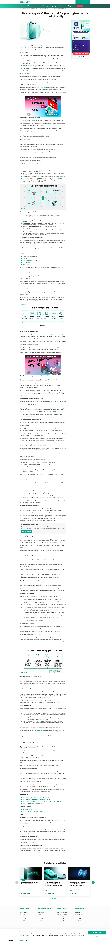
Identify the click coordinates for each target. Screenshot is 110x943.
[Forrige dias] (17, 882)
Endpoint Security (78, 920)
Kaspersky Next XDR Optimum (62, 918)
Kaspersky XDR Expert (79, 918)
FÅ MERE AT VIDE (25, 894)
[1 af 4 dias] (52, 898)
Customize (96, 936)
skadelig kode (54, 411)
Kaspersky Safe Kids (23, 918)
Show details (22, 940)
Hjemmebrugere (40, 1)
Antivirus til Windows (41, 918)
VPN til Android (41, 922)
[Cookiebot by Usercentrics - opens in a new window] (10, 940)
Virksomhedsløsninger (80, 908)
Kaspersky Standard (23, 912)
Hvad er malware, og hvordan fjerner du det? (34, 803)
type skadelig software (39, 730)
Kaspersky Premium (28, 809)
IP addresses (60, 178)
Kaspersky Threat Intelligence (80, 922)
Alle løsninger (22, 924)
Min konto (83, 2)
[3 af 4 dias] (56, 898)
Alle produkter (59, 922)
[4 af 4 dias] (57, 898)
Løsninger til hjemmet (25, 908)
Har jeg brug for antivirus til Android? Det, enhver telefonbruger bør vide (78, 883)
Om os (60, 1)
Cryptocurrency (27, 260)
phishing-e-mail (42, 135)
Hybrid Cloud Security (79, 924)
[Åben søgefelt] (74, 2)
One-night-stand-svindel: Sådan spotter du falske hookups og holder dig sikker (54, 883)
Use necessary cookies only (97, 939)
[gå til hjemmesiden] (25, 2)
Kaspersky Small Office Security (62, 912)
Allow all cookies (97, 932)
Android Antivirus (41, 912)
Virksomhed (48, 1)
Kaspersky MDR (77, 916)
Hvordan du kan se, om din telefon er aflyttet (29, 883)
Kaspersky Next (77, 912)
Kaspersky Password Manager (25, 922)
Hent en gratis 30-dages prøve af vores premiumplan (36, 811)
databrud (45, 87)
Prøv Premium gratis (26, 531)
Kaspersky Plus (22, 914)
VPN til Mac (40, 926)
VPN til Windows (41, 920)
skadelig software (34, 120)
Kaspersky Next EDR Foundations (62, 914)
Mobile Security (41, 916)
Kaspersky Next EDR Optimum (62, 916)
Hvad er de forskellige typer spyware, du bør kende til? (36, 797)
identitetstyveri (55, 149)
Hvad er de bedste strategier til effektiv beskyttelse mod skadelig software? (42, 801)
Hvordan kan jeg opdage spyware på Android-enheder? (36, 799)
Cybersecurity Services (79, 914)
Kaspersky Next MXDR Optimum (62, 920)
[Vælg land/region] (72, 2)
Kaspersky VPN (22, 920)
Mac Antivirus (40, 914)
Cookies (25, 258)
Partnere (55, 1)
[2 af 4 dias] (54, 898)
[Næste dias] (93, 882)
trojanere (24, 275)
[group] (31, 881)
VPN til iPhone (40, 924)
